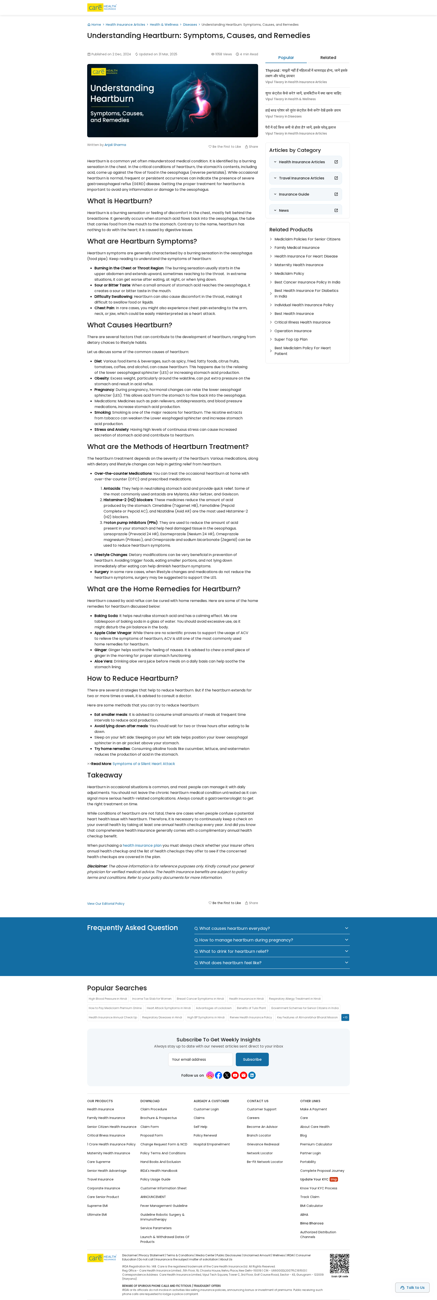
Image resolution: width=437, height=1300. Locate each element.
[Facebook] (218, 1075)
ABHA (304, 1214)
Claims (199, 1118)
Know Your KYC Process (318, 1188)
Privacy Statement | (152, 1255)
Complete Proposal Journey (322, 1170)
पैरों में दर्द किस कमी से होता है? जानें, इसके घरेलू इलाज (300, 127)
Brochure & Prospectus (158, 1118)
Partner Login (310, 1153)
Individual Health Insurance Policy (304, 305)
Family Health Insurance (106, 1118)
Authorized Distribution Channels (318, 1234)
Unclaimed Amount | (257, 1255)
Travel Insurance (100, 1179)
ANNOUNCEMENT (153, 1197)
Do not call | (147, 1259)
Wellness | (279, 1255)
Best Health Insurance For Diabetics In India (306, 293)
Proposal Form (151, 1135)
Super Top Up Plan (290, 339)
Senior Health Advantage (107, 1170)
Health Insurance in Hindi (246, 999)
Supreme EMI (97, 1205)
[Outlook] (243, 1075)
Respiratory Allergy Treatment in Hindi (295, 999)
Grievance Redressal (263, 1144)
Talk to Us (416, 1287)
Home (96, 24)
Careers (253, 1118)
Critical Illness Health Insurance (302, 322)
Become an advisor (262, 1126)
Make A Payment (313, 1109)
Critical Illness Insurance (106, 1135)
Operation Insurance (293, 331)
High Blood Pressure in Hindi (108, 999)
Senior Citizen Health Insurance (112, 1126)
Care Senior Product (103, 1197)
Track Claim (309, 1197)
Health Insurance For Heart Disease (306, 256)
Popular (286, 57)
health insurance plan (142, 845)
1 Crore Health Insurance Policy (111, 1144)
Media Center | (206, 1255)
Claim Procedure (153, 1109)
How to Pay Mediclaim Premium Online (115, 1008)
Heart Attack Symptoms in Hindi (169, 1008)
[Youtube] (235, 1075)
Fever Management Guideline (164, 1205)
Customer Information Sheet (163, 1188)
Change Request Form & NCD (163, 1144)
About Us (226, 1259)
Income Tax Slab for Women (152, 999)
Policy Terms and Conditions (163, 1153)
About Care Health (315, 1126)
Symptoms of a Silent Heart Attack (144, 763)
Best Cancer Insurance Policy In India (307, 282)
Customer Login (206, 1109)
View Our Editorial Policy (105, 903)
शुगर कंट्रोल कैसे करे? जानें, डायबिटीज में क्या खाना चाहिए (303, 93)
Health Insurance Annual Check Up (113, 1017)
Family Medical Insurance (297, 247)
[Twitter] (227, 1075)
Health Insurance (100, 1109)
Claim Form (149, 1126)
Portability (308, 1162)
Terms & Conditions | (180, 1255)
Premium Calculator (316, 1144)
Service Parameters (156, 1228)
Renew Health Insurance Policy (251, 1017)
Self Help (200, 1126)
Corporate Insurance (103, 1188)
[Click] (336, 162)
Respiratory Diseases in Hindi (162, 1017)
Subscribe (252, 1059)
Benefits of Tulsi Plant (251, 1008)
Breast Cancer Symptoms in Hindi (200, 999)
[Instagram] (210, 1075)
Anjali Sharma (115, 145)
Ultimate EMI (97, 1214)
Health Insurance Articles (125, 24)
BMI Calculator (311, 1205)
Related (328, 57)
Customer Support (262, 1109)
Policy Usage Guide (155, 1179)
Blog (303, 1135)
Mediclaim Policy (289, 273)
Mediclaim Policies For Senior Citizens (307, 239)
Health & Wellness (164, 24)
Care (304, 1118)
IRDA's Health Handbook (159, 1170)
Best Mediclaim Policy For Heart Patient (302, 350)
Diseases (190, 24)
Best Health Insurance (294, 313)
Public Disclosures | (229, 1255)
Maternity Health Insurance (298, 265)
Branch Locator (259, 1135)
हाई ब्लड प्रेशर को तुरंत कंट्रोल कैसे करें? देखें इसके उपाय (303, 110)
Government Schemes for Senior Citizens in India (305, 1008)
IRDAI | (291, 1255)
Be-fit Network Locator (265, 1162)
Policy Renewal (205, 1135)
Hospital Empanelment (212, 1144)
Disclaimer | (130, 1255)
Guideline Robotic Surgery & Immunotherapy (162, 1216)
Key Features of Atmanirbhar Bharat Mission (307, 1017)
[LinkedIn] (252, 1075)
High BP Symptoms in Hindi (206, 1017)
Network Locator (260, 1153)
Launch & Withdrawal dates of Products (164, 1239)
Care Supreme (98, 1162)
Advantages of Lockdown (214, 1008)
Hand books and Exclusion (160, 1162)
